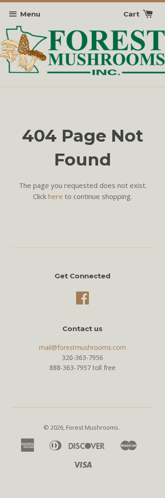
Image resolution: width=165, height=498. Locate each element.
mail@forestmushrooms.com (82, 347)
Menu (30, 14)
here (55, 196)
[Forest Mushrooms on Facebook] (82, 301)
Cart (132, 14)
